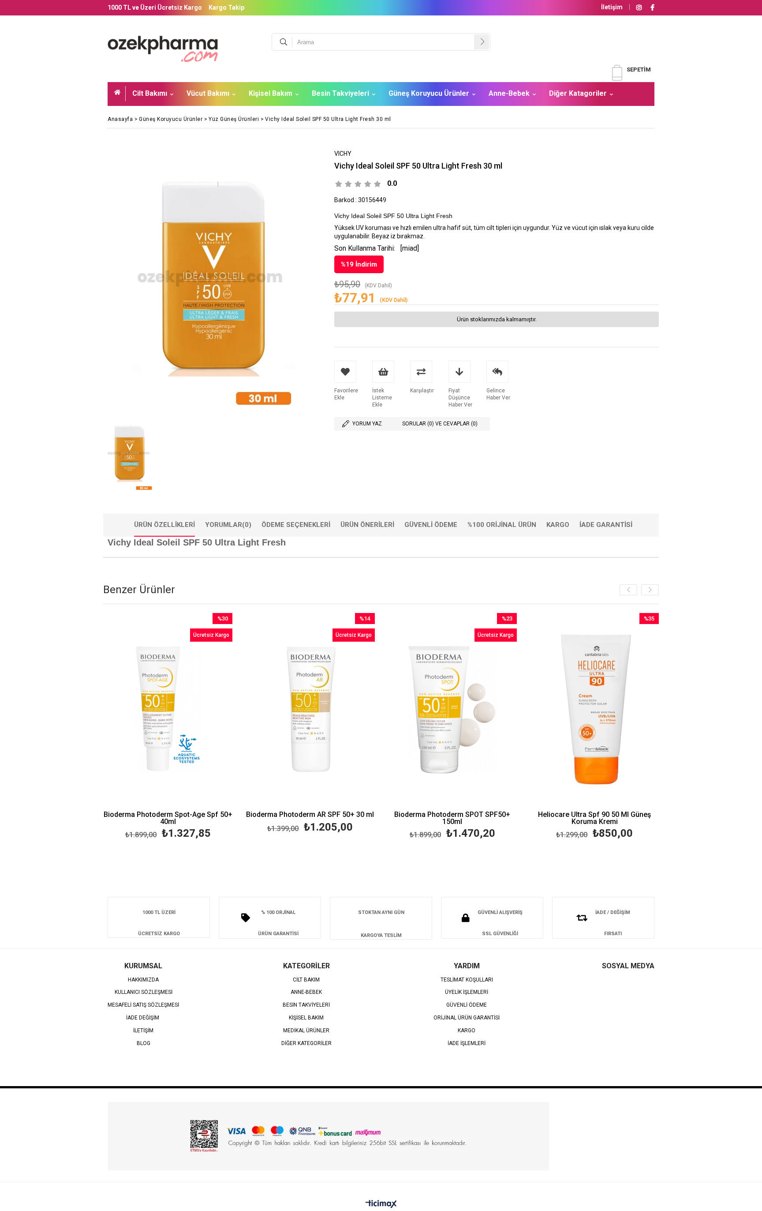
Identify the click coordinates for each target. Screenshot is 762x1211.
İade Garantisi (605, 525)
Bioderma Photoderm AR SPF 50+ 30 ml (310, 815)
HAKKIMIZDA (143, 980)
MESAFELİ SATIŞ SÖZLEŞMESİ (143, 1005)
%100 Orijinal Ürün (501, 525)
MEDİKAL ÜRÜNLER (306, 1031)
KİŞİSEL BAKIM (306, 1018)
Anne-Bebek (509, 93)
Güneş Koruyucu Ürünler (428, 93)
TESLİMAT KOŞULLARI (467, 980)
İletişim (612, 7)
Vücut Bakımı (208, 93)
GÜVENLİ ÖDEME (466, 1005)
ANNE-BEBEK (306, 992)
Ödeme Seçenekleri (295, 525)
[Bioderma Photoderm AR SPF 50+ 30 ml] (310, 710)
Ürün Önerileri (367, 525)
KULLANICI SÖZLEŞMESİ (143, 992)
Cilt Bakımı (149, 93)
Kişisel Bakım (270, 93)
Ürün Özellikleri (164, 525)
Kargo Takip (226, 7)
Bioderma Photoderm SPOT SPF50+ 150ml (452, 818)
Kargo (557, 525)
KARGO (466, 1031)
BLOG (143, 1043)
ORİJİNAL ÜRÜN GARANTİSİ (466, 1018)
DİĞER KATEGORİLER (306, 1043)
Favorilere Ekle (168, 727)
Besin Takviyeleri (340, 93)
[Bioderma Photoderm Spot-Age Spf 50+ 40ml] (168, 710)
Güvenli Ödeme (430, 525)
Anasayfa (120, 93)
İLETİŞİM (143, 1031)
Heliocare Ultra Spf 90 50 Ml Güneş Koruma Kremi (594, 818)
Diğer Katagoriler (578, 93)
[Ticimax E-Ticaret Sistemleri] (381, 1204)
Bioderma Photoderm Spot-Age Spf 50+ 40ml (168, 818)
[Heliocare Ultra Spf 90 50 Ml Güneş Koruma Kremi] (594, 710)
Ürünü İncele (199, 727)
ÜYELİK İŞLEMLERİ (466, 992)
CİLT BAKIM (306, 980)
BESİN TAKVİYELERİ (306, 1005)
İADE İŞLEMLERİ (467, 1043)
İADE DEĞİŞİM (143, 1018)
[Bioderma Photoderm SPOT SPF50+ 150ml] (452, 710)
